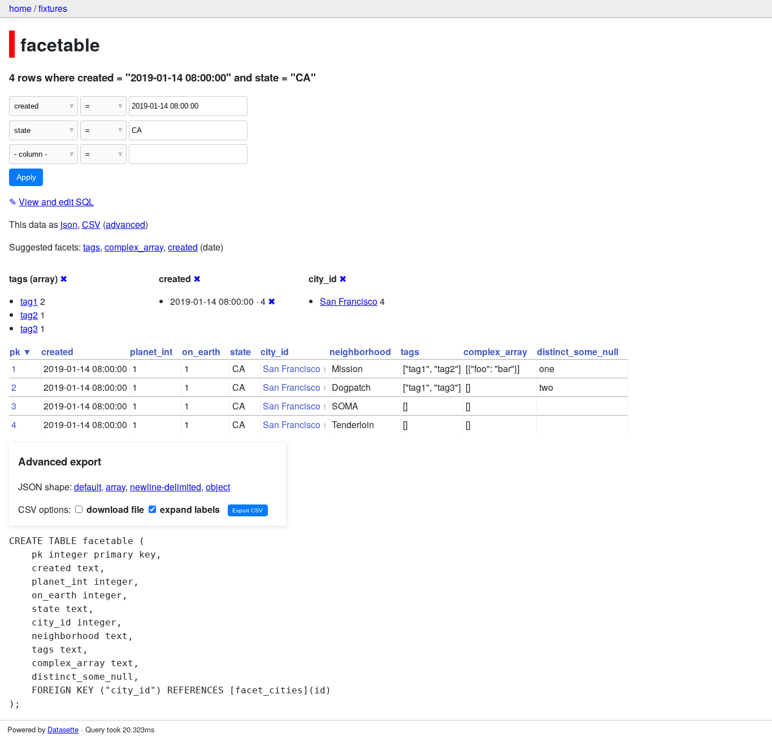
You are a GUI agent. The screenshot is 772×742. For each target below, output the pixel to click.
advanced (125, 224)
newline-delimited (165, 486)
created (183, 246)
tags (91, 246)
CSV (91, 224)
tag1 (29, 301)
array (115, 486)
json (68, 224)
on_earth (201, 351)
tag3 (29, 328)
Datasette (63, 729)
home (20, 8)
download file (114, 509)
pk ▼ (21, 351)
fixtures (52, 8)
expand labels (189, 509)
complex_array (134, 246)
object (218, 486)
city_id (275, 351)
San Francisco (349, 301)
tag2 (29, 314)
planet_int (151, 351)
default (87, 486)
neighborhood (360, 351)
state (240, 351)
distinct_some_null (577, 351)
